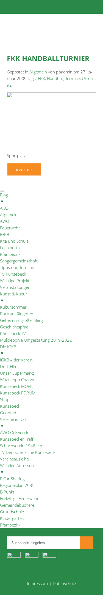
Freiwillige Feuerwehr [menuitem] (19, 498)
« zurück (24, 169)
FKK (41, 78)
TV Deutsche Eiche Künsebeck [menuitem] (27, 452)
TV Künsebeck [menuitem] (13, 274)
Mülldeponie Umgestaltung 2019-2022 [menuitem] (36, 340)
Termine (72, 78)
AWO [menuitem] (4, 221)
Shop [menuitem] (5, 399)
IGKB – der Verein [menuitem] (16, 360)
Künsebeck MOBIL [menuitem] (17, 386)
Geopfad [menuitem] (8, 412)
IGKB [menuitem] (4, 234)
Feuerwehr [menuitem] (10, 228)
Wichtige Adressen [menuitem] (17, 469)
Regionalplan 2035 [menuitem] (17, 485)
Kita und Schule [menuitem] (14, 241)
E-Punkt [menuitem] (7, 492)
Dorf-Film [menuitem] (8, 366)
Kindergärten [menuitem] (12, 518)
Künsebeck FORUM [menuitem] (17, 393)
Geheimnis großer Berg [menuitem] (21, 320)
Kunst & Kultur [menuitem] (13, 297)
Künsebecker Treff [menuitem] (16, 439)
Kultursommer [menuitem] (13, 307)
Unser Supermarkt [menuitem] (17, 373)
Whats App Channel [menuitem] (18, 379)
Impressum (37, 583)
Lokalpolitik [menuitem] (10, 247)
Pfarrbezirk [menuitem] (10, 254)
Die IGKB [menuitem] (8, 350)
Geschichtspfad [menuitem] (14, 327)
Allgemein (38, 72)
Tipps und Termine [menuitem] (17, 267)
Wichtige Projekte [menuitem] (16, 280)
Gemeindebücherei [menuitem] (17, 505)
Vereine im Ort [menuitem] (13, 422)
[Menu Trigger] (2, 190)
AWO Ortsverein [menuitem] (14, 432)
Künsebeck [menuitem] (10, 406)
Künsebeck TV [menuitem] (13, 333)
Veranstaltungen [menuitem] (15, 287)
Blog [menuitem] (4, 198)
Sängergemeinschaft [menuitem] (19, 261)
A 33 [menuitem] (4, 208)
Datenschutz (64, 583)
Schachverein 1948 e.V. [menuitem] (21, 445)
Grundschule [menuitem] (12, 511)
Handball (55, 78)
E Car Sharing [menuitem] (12, 478)
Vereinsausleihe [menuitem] (14, 459)
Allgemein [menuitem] (9, 214)
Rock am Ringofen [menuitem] (16, 313)
